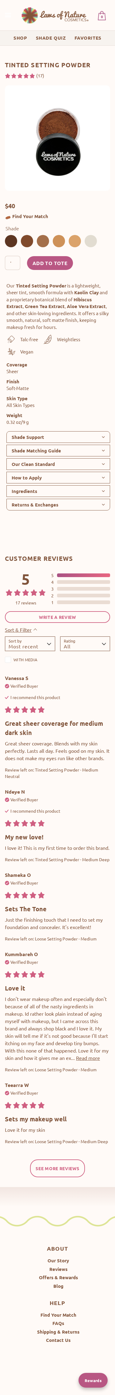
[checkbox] (30, 661)
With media (25, 659)
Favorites (88, 38)
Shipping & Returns (58, 1332)
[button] (24, 75)
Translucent (91, 241)
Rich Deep (11, 241)
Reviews (58, 1269)
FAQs (58, 1323)
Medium (75, 241)
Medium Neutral (43, 241)
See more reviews (57, 1168)
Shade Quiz (51, 38)
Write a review (57, 617)
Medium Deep (27, 241)
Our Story (58, 1260)
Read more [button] (88, 1058)
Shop (20, 38)
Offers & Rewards (58, 1277)
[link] (55, 15)
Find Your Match (30, 216)
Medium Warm (59, 241)
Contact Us (58, 1340)
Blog (58, 1286)
